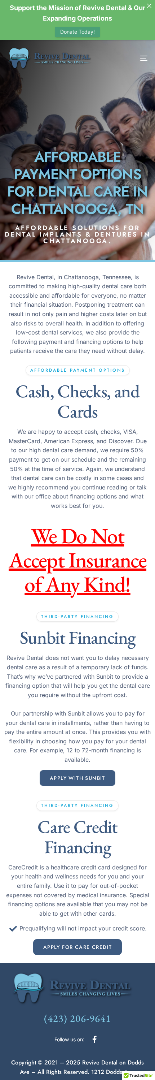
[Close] (149, 6)
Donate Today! (77, 32)
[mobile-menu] (134, 58)
